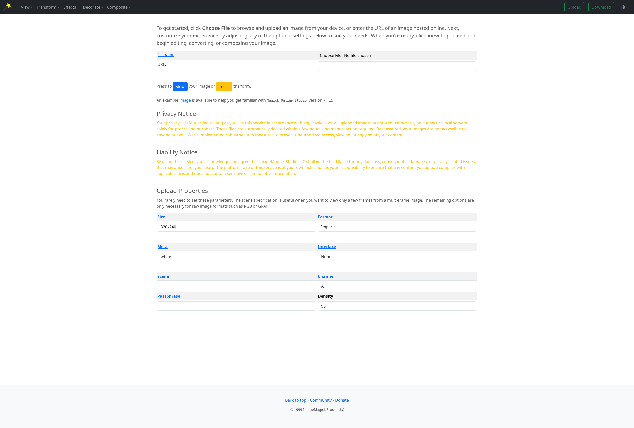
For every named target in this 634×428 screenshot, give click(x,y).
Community (321, 400)
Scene (163, 276)
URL (161, 64)
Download (601, 7)
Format (325, 217)
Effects (69, 7)
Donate (342, 400)
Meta (163, 246)
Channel (326, 276)
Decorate (91, 7)
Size (161, 217)
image (185, 100)
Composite (117, 7)
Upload (574, 7)
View (25, 7)
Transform (46, 7)
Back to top (295, 400)
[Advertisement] (317, 350)
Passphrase (169, 296)
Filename (166, 54)
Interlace (327, 246)
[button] (624, 7)
